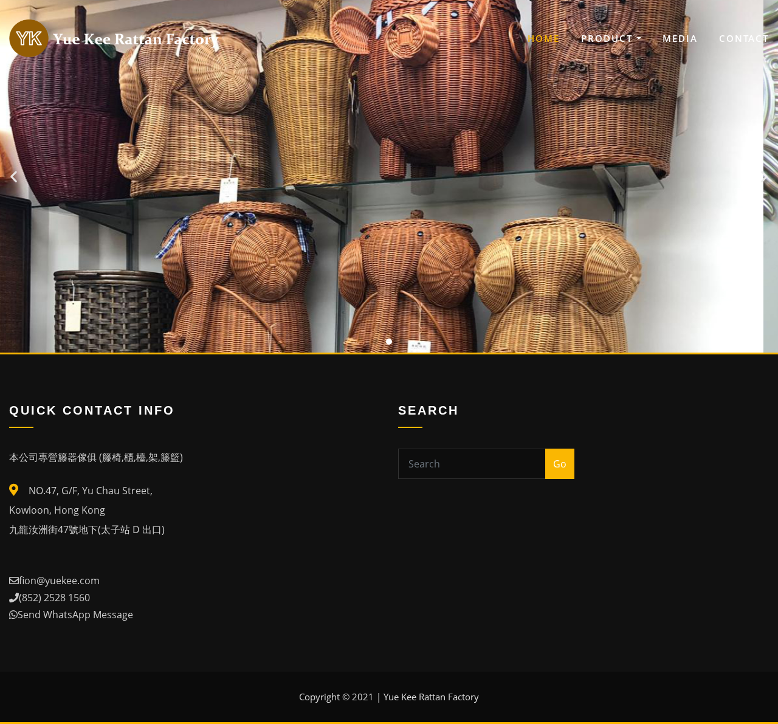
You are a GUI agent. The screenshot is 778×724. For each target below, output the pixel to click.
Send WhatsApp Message (75, 614)
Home (544, 38)
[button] (376, 342)
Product (608, 38)
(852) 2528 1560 (54, 597)
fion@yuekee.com (59, 580)
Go (559, 464)
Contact (744, 38)
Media (680, 38)
